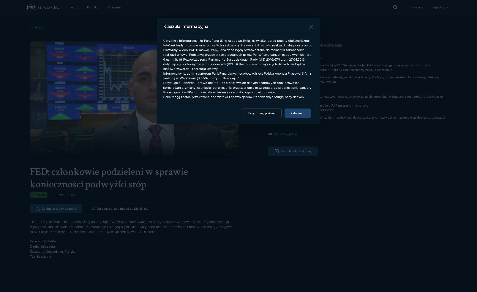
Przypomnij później (261, 113)
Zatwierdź (298, 113)
